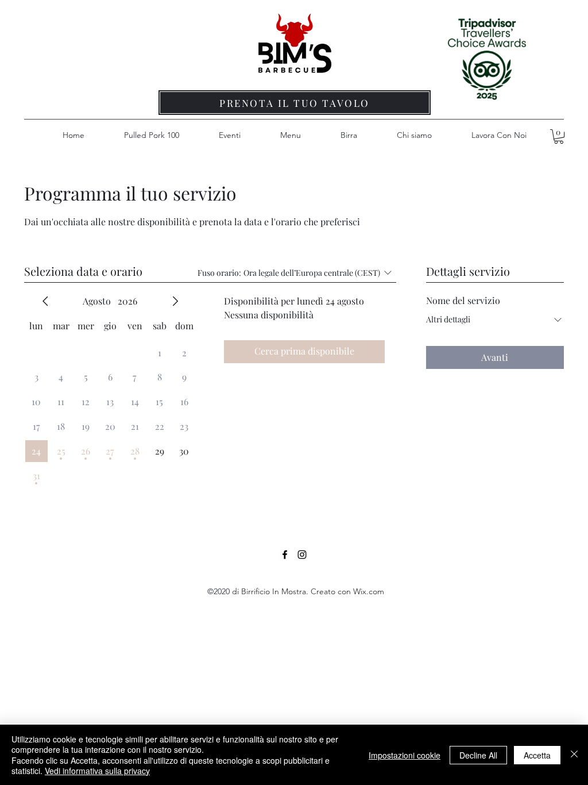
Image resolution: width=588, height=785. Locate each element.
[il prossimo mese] (175, 301)
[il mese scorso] (45, 301)
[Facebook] (285, 554)
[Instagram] (302, 554)
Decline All (478, 755)
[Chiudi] (574, 755)
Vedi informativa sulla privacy (97, 770)
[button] (558, 136)
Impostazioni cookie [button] (404, 755)
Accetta (537, 755)
